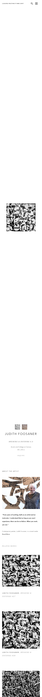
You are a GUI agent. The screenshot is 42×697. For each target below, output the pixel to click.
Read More (6, 534)
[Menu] (36, 3)
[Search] (32, 3)
